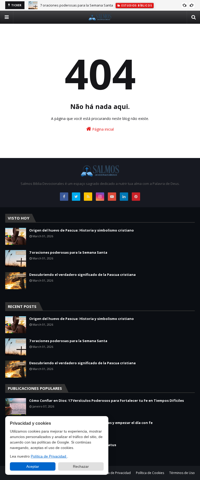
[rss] (88, 196)
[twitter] (76, 196)
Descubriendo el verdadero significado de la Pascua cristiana (82, 274)
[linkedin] (124, 196)
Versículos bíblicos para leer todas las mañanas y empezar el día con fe (91, 422)
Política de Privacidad (49, 456)
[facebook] (64, 196)
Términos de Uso (182, 473)
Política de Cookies (150, 473)
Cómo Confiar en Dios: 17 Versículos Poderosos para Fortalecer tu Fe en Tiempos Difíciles (106, 400)
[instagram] (100, 196)
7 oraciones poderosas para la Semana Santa (76, 5)
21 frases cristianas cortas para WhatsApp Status (72, 444)
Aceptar (32, 466)
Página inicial (102, 129)
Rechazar (81, 466)
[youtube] (112, 196)
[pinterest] (136, 196)
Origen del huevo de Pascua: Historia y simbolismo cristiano (81, 230)
